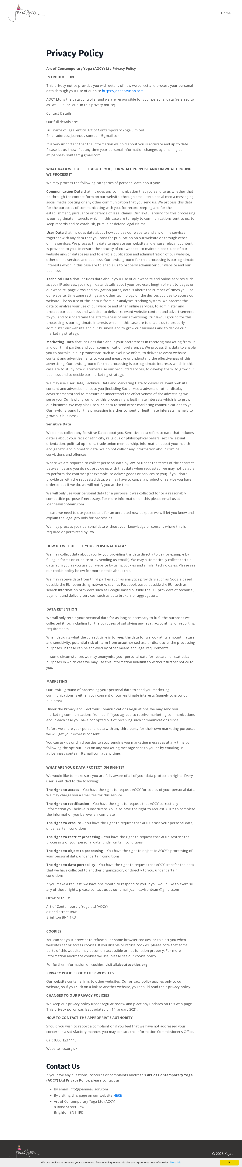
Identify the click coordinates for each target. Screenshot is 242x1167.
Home (226, 13)
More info (175, 1162)
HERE (117, 1095)
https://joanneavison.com (122, 90)
